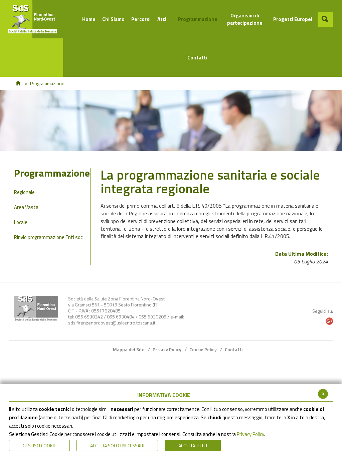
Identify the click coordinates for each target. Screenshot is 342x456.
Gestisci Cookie (39, 445)
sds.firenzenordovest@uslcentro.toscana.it (111, 322)
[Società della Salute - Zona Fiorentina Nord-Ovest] (35, 19)
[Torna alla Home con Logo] (36, 308)
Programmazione (52, 174)
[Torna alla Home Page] (18, 83)
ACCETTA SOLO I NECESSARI (117, 445)
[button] (325, 19)
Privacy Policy (250, 434)
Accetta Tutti (192, 445)
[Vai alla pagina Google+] (329, 321)
